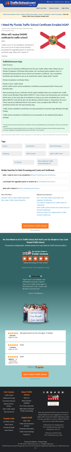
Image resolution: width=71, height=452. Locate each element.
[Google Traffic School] (62, 393)
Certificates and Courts (47, 182)
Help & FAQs (65, 8)
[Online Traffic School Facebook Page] (47, 393)
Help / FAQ (26, 421)
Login (68, 2)
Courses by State (8, 427)
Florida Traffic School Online (29, 14)
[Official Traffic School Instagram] (51, 393)
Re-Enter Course (9, 422)
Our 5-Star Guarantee (27, 406)
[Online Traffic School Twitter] (55, 393)
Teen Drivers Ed (9, 412)
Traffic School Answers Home (11, 14)
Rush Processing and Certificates (43, 175)
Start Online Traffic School (35, 226)
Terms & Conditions (30, 442)
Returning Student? (35, 230)
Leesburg (6, 153)
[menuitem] (41, 8)
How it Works (9, 430)
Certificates (47, 14)
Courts (40, 14)
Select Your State (41, 8)
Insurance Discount (9, 401)
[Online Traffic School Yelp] (44, 393)
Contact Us (26, 435)
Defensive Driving (9, 398)
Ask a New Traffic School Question (13, 200)
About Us (27, 398)
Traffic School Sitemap (26, 432)
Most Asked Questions (22, 198)
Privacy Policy (42, 442)
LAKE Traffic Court (56, 153)
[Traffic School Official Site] (20, 4)
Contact (50, 2)
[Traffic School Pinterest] (59, 393)
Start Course (9, 424)
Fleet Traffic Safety (9, 409)
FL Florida (17, 162)
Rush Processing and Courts (29, 188)
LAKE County (30, 153)
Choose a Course (54, 8)
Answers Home (6, 198)
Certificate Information (26, 429)
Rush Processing (56, 14)
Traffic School (9, 395)
